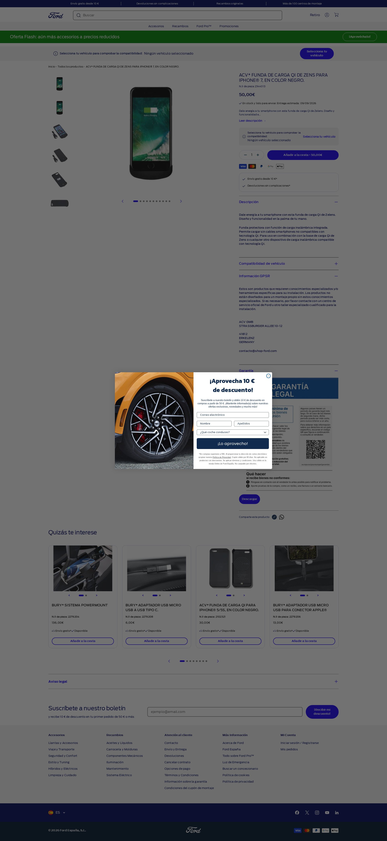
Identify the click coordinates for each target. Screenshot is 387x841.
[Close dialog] (268, 376)
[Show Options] (265, 432)
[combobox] (231, 432)
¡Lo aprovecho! (233, 443)
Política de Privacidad (222, 457)
